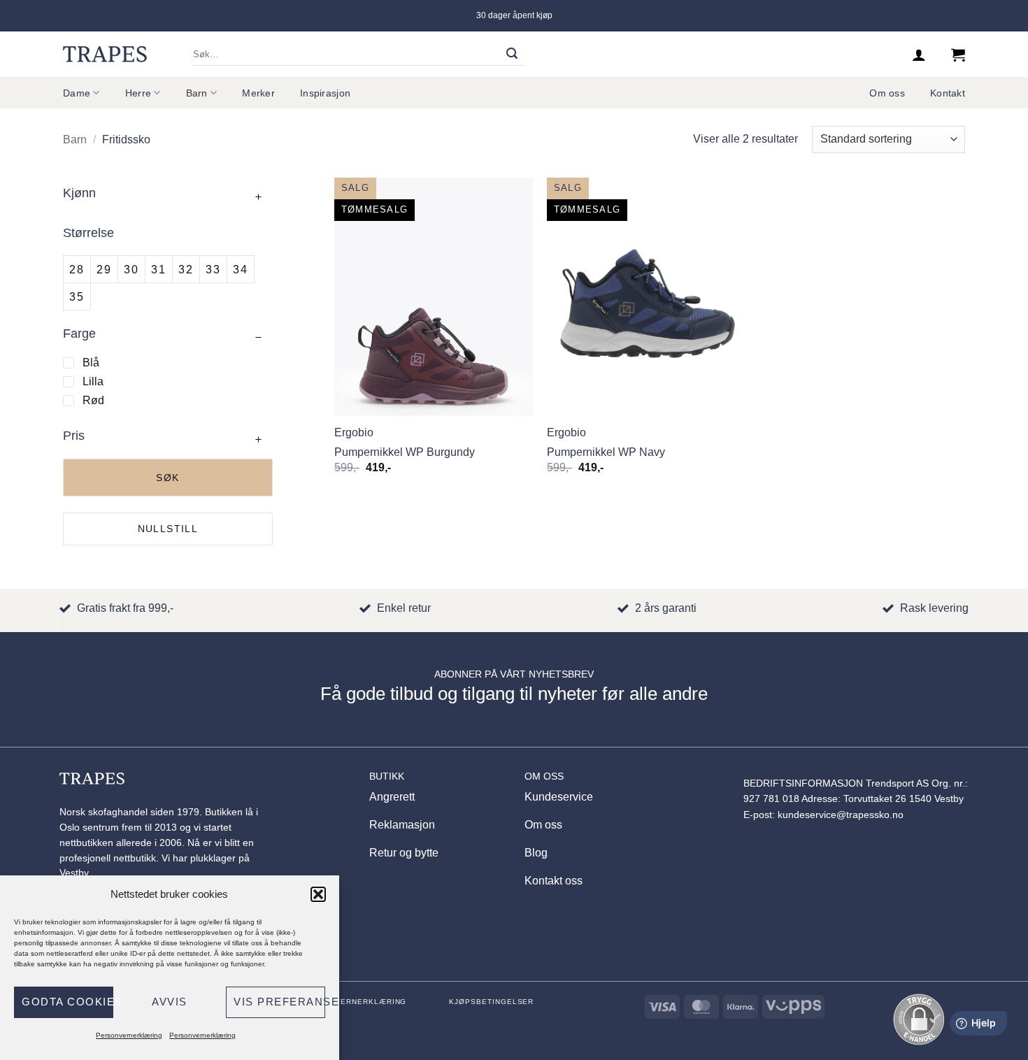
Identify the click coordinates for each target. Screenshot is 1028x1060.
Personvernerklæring (129, 1035)
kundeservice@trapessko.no (841, 815)
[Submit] (512, 54)
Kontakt (947, 93)
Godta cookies (67, 1002)
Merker (258, 93)
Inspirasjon (325, 93)
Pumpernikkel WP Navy (606, 452)
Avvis (169, 1002)
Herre (138, 93)
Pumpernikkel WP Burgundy (404, 452)
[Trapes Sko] (105, 54)
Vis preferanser (279, 1002)
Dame (76, 93)
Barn (197, 93)
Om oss (887, 93)
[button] (318, 894)
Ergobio (353, 432)
